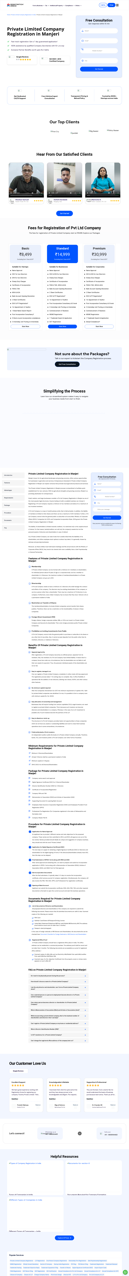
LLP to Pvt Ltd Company (80, 1274)
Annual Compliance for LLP (92, 1271)
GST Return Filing (28, 1271)
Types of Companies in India (21, 1195)
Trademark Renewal (111, 1264)
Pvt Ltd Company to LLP (96, 1274)
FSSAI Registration (15, 1271)
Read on (38, 1105)
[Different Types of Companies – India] (35, 1213)
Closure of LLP (28, 1274)
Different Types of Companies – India (25, 1231)
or (80, 1133)
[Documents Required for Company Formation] (93, 1177)
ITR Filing (73, 1264)
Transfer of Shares (65, 1267)
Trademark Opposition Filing (49, 1267)
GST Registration (40, 1271)
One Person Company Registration (56, 1261)
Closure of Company (16, 1274)
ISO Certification (51, 1271)
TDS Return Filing (83, 1264)
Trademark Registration (97, 1264)
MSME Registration (15, 1264)
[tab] (18, 1071)
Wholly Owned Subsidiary (30, 1264)
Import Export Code (100, 1267)
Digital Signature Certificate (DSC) (82, 1267)
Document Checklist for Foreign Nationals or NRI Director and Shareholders (63, 934)
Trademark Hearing (15, 1267)
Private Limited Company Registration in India (23, 15)
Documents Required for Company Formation (86, 1195)
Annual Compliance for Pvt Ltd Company (70, 1271)
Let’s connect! (16, 1133)
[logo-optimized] (15, 3)
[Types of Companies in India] (35, 1177)
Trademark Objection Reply (31, 1267)
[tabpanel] (64, 1094)
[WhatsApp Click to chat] (125, 1272)
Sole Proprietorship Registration (97, 1261)
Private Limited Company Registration (21, 1261)
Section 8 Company (46, 1264)
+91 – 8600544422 (110, 1135)
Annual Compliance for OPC (110, 1271)
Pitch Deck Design (56, 1274)
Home (8, 15)
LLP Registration (40, 1261)
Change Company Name (41, 1274)
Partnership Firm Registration (77, 1261)
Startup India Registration (61, 1264)
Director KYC (67, 1274)
